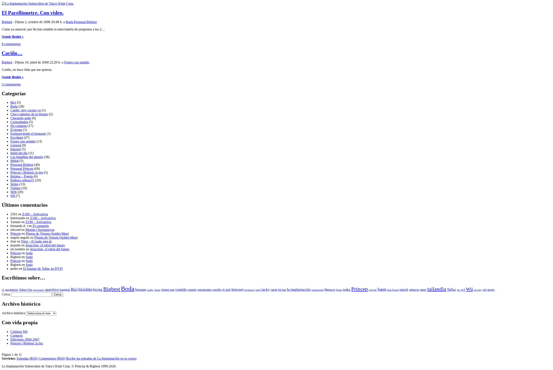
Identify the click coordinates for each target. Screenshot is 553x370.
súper (423, 289)
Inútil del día (18, 153)
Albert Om (25, 289)
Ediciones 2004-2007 (25, 339)
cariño (150, 290)
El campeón (41, 226)
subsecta (414, 289)
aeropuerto (11, 289)
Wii (12, 196)
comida (181, 289)
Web (13, 192)
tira (458, 290)
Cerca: (6, 294)
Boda (69, 22)
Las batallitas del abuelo (26, 157)
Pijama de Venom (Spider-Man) (47, 233)
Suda (29, 253)
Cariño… (12, 53)
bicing (97, 289)
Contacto (16, 335)
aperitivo (52, 289)
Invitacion (249, 290)
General (15, 145)
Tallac (451, 289)
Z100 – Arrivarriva (35, 214)
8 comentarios (11, 44)
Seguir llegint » (13, 36)
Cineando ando (20, 118)
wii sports (488, 289)
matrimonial (317, 290)
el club (226, 289)
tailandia (436, 289)
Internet (15, 149)
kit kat (282, 289)
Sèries (14, 184)
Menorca (329, 289)
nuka (346, 289)
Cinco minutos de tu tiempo (29, 114)
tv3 (463, 289)
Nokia (339, 290)
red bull (373, 290)
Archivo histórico (13, 313)
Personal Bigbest (85, 22)
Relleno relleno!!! (22, 180)
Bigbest (7, 22)
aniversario (38, 290)
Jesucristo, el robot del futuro (45, 245)
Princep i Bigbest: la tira (26, 172)
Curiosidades (19, 122)
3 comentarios (11, 84)
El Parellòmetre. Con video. (33, 13)
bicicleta (85, 289)
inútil (258, 290)
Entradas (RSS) (27, 358)
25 (3, 290)
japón (274, 289)
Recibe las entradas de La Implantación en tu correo (101, 358)
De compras (18, 126)
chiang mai (168, 289)
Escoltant (16, 137)
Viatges (15, 188)
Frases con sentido (76, 62)
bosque (140, 289)
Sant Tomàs (393, 290)
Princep (15, 233)
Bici (13, 102)
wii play (478, 290)
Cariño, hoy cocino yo (25, 110)
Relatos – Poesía (21, 176)
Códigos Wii (18, 331)
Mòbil (14, 161)
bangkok (65, 289)
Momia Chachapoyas (39, 230)
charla (157, 290)
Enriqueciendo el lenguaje (28, 133)
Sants (381, 289)
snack (403, 289)
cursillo (216, 289)
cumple (192, 289)
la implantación (299, 289)
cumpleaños (204, 289)
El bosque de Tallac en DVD (43, 268)
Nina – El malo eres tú (36, 241)
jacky (265, 289)
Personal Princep (21, 168)
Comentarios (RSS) (52, 358)
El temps (16, 130)
